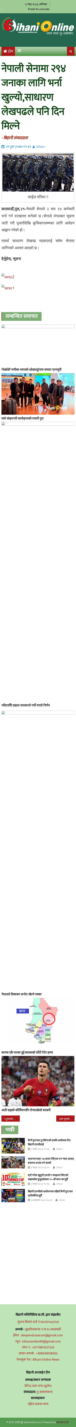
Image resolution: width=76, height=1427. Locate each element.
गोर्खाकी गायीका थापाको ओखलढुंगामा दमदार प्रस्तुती (31, 369)
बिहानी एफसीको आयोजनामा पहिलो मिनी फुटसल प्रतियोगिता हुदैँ (50, 1193)
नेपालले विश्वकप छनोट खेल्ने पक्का (21, 994)
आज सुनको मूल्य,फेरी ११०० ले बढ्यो (67, 1119)
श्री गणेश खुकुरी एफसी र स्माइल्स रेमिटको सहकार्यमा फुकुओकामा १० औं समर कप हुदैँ (48, 1177)
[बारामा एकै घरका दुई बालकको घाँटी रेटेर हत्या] (38, 1023)
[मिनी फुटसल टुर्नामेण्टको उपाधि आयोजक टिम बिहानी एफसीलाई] (13, 1146)
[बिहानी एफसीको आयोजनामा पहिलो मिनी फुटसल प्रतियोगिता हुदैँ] (13, 1195)
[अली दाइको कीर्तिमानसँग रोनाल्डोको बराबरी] (38, 1081)
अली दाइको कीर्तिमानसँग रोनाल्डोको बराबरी (26, 1110)
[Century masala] (7, 276)
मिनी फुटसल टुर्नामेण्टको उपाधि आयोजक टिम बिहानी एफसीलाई (49, 1142)
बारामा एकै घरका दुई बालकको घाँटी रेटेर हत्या (27, 1052)
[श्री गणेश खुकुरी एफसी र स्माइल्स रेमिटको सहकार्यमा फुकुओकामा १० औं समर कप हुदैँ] (13, 1179)
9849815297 (62, 1422)
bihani (40, 146)
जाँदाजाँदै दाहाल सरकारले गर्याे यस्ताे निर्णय (25, 705)
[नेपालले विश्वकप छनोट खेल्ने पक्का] (38, 851)
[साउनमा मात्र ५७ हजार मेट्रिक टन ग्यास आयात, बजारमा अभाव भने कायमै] (13, 1162)
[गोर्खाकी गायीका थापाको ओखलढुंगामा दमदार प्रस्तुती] (38, 345)
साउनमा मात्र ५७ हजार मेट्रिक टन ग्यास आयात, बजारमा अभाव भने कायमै (51, 1161)
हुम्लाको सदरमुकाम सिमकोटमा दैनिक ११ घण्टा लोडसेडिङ (13, 1119)
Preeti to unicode (38, 9)
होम (10, 51)
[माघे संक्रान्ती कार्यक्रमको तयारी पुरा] (38, 394)
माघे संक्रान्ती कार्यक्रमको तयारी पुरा (22, 418)
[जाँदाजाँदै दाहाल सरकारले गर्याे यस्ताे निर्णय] (38, 562)
